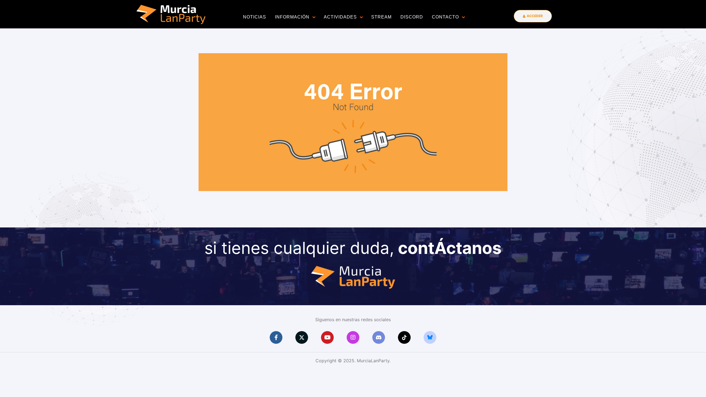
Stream (381, 17)
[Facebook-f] (276, 337)
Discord (411, 17)
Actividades (340, 17)
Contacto (445, 17)
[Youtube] (327, 337)
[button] (533, 16)
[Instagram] (353, 337)
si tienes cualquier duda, (353, 248)
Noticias (254, 17)
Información (292, 17)
